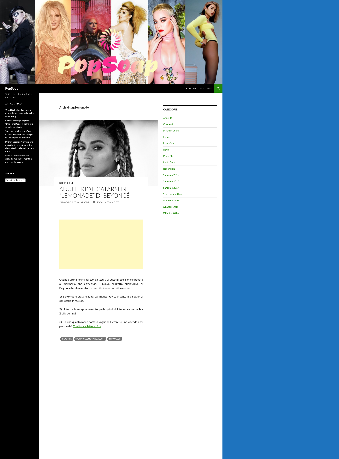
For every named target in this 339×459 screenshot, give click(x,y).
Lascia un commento (107, 202)
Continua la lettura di (87, 326)
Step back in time (172, 194)
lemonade (114, 339)
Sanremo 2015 (171, 174)
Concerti (168, 124)
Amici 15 (168, 117)
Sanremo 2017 (171, 187)
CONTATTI (191, 88)
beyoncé (67, 339)
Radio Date (169, 162)
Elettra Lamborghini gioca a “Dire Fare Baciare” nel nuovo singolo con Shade (19, 123)
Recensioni (66, 183)
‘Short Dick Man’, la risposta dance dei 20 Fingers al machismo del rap (19, 113)
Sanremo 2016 (171, 181)
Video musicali (171, 200)
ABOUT (178, 88)
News (166, 149)
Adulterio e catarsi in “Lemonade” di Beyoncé (94, 192)
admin (87, 202)
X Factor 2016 (171, 213)
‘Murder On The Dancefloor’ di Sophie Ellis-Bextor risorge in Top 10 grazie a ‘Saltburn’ (18, 134)
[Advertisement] (101, 244)
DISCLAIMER (206, 88)
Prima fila (168, 155)
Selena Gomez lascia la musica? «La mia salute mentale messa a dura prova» (18, 158)
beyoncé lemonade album (90, 339)
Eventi (166, 136)
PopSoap (11, 88)
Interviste (168, 143)
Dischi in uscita (171, 130)
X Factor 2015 (171, 206)
